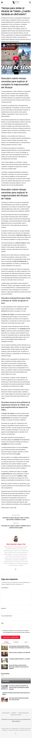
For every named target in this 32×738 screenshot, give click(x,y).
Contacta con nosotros (15, 714)
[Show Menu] (2, 2)
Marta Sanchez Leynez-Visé (16, 544)
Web (2, 623)
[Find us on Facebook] (15, 734)
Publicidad (13, 713)
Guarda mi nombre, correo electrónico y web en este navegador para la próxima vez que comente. (16, 631)
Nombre (4, 608)
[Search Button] (30, 2)
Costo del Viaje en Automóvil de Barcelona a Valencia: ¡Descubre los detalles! (19, 667)
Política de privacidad (23, 713)
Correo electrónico (7, 616)
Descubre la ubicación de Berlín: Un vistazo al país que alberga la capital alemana (19, 687)
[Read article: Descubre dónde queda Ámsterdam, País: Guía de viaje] (4, 699)
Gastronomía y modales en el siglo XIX (19, 652)
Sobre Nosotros (6, 713)
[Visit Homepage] (16, 2)
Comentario (5, 587)
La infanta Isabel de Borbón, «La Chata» (19, 659)
